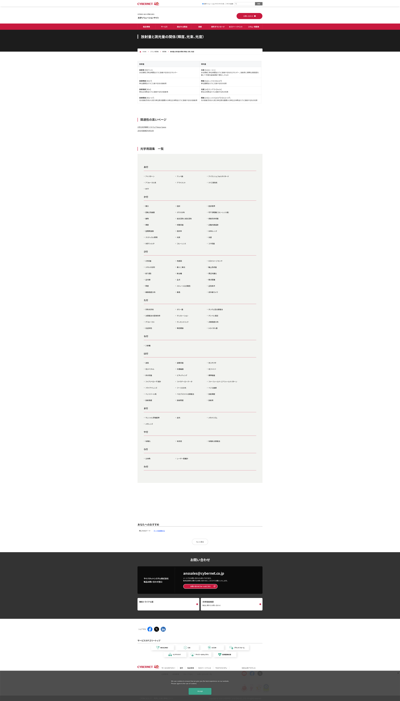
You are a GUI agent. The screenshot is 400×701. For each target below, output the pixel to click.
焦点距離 (211, 279)
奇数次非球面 (213, 218)
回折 (178, 206)
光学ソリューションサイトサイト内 (214, 4)
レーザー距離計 (182, 458)
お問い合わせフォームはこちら (200, 586)
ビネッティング (182, 375)
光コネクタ (212, 363)
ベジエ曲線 (212, 388)
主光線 (147, 279)
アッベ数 (180, 176)
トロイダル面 (213, 328)
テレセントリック (182, 322)
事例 (181, 668)
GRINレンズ (212, 231)
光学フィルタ (149, 243)
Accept (200, 691)
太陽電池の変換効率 (152, 315)
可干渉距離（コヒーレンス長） (218, 212)
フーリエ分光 (181, 388)
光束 (178, 237)
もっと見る (200, 542)
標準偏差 (211, 375)
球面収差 (180, 225)
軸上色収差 (212, 267)
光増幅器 (180, 369)
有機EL (148, 441)
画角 (147, 218)
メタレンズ (149, 424)
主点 (178, 279)
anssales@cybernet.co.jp (203, 573)
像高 (178, 292)
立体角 (147, 458)
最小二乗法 (181, 267)
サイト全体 (230, 4)
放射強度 (148, 400)
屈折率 (179, 231)
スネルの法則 (150, 267)
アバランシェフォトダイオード (218, 176)
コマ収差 (211, 243)
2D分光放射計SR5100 (146, 130)
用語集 (164, 52)
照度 (147, 286)
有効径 (179, 441)
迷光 (178, 417)
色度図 (179, 261)
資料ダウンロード (218, 26)
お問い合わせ (248, 16)
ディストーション (182, 315)
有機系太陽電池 (214, 441)
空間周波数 (149, 231)
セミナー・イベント (236, 26)
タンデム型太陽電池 (215, 309)
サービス (164, 26)
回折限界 (211, 206)
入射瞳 (147, 345)
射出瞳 (179, 273)
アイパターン (149, 176)
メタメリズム (212, 417)
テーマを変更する (159, 531)
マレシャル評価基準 (152, 417)
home (144, 52)
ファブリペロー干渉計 (153, 381)
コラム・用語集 (253, 26)
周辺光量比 (212, 273)
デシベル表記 (213, 315)
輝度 (147, 225)
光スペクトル (149, 369)
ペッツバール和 (150, 394)
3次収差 (148, 261)
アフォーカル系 (150, 182)
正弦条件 (211, 286)
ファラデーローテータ (184, 381)
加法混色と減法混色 (184, 218)
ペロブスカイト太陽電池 (185, 394)
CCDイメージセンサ (215, 261)
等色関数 (180, 328)
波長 (147, 363)
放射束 (210, 400)
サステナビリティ (221, 668)
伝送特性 (148, 328)
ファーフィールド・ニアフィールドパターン (222, 381)
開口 (147, 206)
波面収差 (180, 363)
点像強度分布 (213, 322)
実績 (200, 26)
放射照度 (180, 400)
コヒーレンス (181, 243)
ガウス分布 (181, 212)
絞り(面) (148, 273)
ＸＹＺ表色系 (212, 182)
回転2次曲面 (150, 212)
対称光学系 (149, 309)
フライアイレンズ (151, 388)
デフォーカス (149, 322)
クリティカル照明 (151, 237)
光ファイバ (212, 369)
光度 (210, 237)
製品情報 (146, 26)
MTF (147, 189)
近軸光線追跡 (213, 225)
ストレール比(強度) (184, 286)
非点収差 (148, 375)
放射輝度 (211, 394)
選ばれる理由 (182, 26)
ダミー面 (180, 309)
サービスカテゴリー (168, 668)
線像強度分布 (150, 292)
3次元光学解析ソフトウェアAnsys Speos (152, 127)
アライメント (181, 182)
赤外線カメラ (213, 292)
